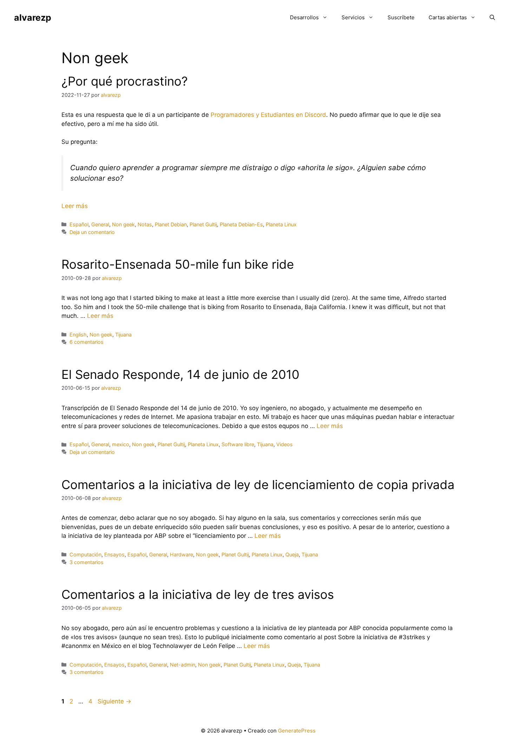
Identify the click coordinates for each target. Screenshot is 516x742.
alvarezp (32, 17)
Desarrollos (304, 17)
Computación (85, 554)
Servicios (353, 17)
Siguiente (114, 701)
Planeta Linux (281, 224)
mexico (120, 444)
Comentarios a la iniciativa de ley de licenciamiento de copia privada (258, 484)
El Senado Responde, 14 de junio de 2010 (180, 374)
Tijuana (123, 334)
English (78, 334)
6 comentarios (87, 342)
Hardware (181, 554)
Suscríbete (401, 17)
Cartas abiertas (448, 17)
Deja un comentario (92, 232)
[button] (492, 17)
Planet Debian (171, 224)
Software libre (237, 444)
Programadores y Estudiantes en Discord (268, 114)
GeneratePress (297, 730)
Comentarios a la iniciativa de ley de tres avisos (197, 594)
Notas (145, 224)
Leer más (74, 205)
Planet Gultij (203, 224)
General (100, 224)
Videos (284, 444)
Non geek (123, 224)
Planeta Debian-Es (241, 224)
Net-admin (182, 665)
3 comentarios (87, 562)
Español (79, 224)
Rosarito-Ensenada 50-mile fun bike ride (177, 264)
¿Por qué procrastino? (124, 81)
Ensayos (114, 554)
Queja (292, 554)
